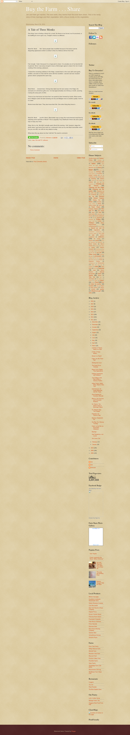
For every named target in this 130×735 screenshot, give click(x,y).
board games (92, 173)
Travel (97, 282)
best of (100, 170)
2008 (92, 453)
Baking (100, 167)
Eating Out (96, 200)
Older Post (81, 158)
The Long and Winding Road (100, 573)
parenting (102, 254)
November (95, 324)
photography (98, 256)
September (95, 330)
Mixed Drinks (93, 244)
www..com (96, 528)
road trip (99, 264)
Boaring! (94, 431)
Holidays (91, 223)
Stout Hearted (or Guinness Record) (97, 395)
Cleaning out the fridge (96, 187)
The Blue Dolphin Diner (95, 689)
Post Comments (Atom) (40, 161)
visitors (93, 289)
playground (101, 257)
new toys (98, 249)
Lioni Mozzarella (93, 605)
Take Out (92, 277)
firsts (93, 212)
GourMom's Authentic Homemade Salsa (95, 600)
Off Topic (92, 252)
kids (93, 235)
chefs (93, 180)
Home (56, 158)
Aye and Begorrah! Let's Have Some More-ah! (100, 565)
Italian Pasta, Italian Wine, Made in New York (98, 385)
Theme (95, 280)
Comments (94, 149)
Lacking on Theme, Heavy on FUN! (97, 348)
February (94, 442)
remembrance (92, 263)
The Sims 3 (99, 278)
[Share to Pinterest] (72, 138)
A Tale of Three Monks (96, 352)
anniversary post (99, 161)
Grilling (98, 219)
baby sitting (99, 165)
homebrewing (92, 226)
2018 (92, 301)
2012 (92, 317)
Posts (93, 146)
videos (102, 287)
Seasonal (101, 268)
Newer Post (30, 158)
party (91, 256)
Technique (91, 278)
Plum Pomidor (93, 687)
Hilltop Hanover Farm (94, 648)
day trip (91, 196)
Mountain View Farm (94, 653)
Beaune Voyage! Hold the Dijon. (100, 583)
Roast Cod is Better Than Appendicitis (97, 370)
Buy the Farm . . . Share (53, 9)
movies (96, 245)
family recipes (92, 205)
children (91, 182)
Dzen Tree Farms (93, 646)
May (93, 340)
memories (93, 242)
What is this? (96, 544)
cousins (100, 194)
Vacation (91, 285)
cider (98, 182)
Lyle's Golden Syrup (94, 698)
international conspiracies (95, 231)
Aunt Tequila (93, 553)
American (91, 161)
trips (103, 282)
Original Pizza (93, 612)
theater (90, 280)
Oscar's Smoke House (95, 614)
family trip (101, 205)
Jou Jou (91, 684)
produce (92, 259)
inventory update (93, 233)
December (95, 322)
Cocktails (101, 192)
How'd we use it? (97, 228)
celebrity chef (100, 177)
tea (100, 277)
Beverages (91, 171)
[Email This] (65, 138)
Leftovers (45, 140)
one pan (99, 252)
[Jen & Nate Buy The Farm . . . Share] (96, 516)
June (93, 337)
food (100, 212)
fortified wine (100, 214)
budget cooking (93, 175)
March (94, 345)
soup (94, 270)
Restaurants (101, 263)
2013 (92, 314)
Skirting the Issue (97, 362)
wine (90, 293)
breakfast (99, 173)
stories (99, 275)
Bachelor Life (92, 167)
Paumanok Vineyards (95, 619)
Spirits (99, 273)
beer (33, 140)
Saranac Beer (92, 632)
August (94, 332)
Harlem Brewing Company (96, 603)
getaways (91, 219)
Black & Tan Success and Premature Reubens (98, 400)
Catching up (92, 177)
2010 (92, 448)
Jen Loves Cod (96, 438)
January (94, 444)
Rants (100, 259)
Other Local (92, 254)
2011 (92, 319)
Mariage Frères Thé (94, 700)
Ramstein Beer (93, 626)
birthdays (98, 172)
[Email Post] (61, 137)
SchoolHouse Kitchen (95, 635)
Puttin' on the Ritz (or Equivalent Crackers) (97, 427)
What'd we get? (96, 291)
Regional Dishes (94, 261)
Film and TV (38, 140)
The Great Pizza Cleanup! (96, 366)
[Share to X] (68, 138)
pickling (90, 257)
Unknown (93, 467)
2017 (92, 304)
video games (94, 287)
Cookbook (93, 194)
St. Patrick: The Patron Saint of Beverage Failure (97, 405)
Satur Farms (92, 663)
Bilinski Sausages (94, 596)
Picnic (95, 257)
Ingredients (97, 230)
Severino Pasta (93, 637)
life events (97, 238)
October (94, 327)
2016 (92, 306)
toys (92, 282)
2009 (92, 450)
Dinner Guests (99, 198)
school (95, 268)
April (93, 343)
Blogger (73, 731)
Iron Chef (101, 233)
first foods (101, 210)
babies (94, 163)
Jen (92, 462)
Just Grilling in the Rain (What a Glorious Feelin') (97, 379)
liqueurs (91, 240)
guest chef (91, 221)
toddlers (102, 280)
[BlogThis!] (67, 138)
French (90, 215)
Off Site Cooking (100, 250)
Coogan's (91, 682)
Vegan (102, 285)
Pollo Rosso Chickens (95, 621)
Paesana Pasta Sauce (95, 616)
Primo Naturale (93, 624)
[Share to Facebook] (70, 138)
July (93, 335)
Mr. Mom (102, 245)
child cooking (99, 180)
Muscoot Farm (93, 656)
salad (96, 266)
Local (96, 240)
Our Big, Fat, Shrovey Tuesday (98, 422)
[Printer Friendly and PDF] (33, 137)
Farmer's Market (93, 209)
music (93, 247)
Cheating (93, 178)
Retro (93, 264)
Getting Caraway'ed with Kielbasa (97, 374)
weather (102, 289)
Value (98, 285)
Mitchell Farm (92, 651)
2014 (92, 312)
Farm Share (96, 207)
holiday (99, 221)
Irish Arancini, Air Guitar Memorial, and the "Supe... (97, 390)
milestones (99, 242)
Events (99, 202)
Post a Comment (35, 150)
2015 (92, 309)
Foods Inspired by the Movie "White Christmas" (97, 558)
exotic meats (92, 203)
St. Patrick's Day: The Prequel (97, 410)
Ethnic (91, 202)
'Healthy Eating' (93, 158)
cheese (102, 178)
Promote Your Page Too (94, 518)
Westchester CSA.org (95, 669)
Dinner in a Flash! (97, 356)
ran (96, 259)
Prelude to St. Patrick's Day (96, 414)
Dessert (101, 196)
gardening (99, 217)
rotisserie (91, 266)
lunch (103, 240)
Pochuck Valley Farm (95, 658)
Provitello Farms (93, 661)
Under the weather (96, 284)
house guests (101, 226)
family (99, 203)
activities (99, 160)
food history (92, 214)
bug (101, 175)
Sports (91, 275)
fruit (93, 217)
